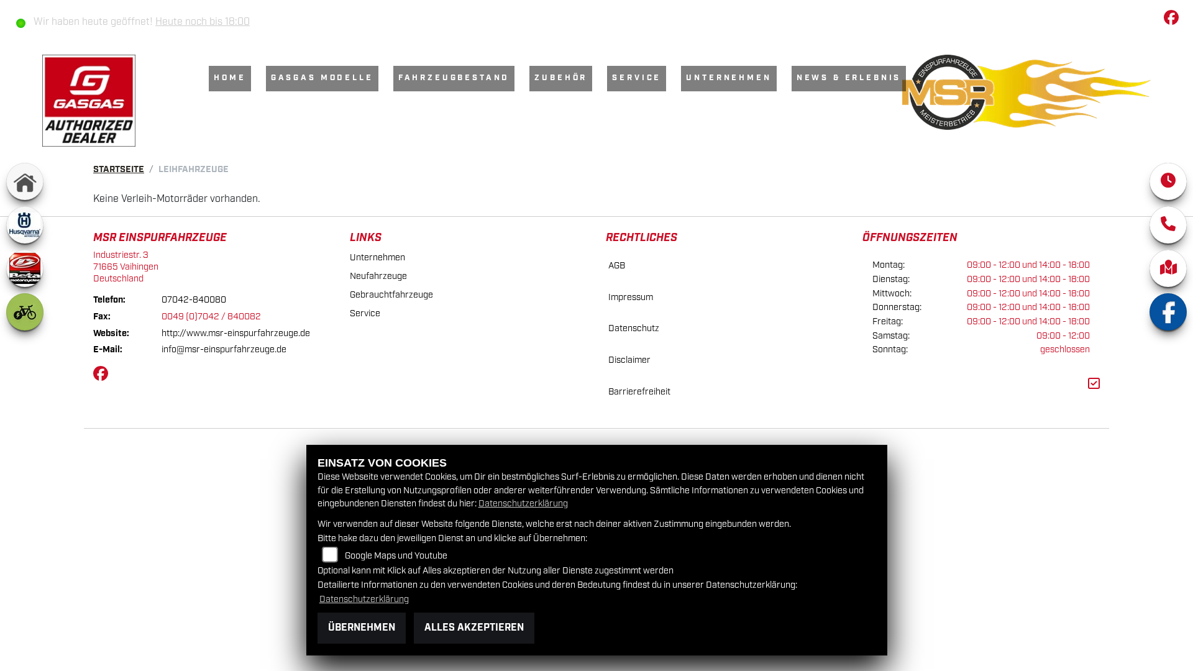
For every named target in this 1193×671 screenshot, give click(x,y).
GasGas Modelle (322, 78)
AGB (616, 266)
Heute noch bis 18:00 (202, 22)
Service (636, 78)
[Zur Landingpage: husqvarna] (24, 225)
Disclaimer (629, 360)
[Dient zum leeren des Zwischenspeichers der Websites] (1094, 384)
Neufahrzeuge (378, 276)
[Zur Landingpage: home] (24, 181)
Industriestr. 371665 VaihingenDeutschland (125, 266)
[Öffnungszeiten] (1168, 181)
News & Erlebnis (849, 78)
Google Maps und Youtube (396, 556)
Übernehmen (361, 627)
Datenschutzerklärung (523, 503)
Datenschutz (633, 328)
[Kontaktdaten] (1168, 225)
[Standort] (1168, 268)
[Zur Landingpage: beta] (24, 268)
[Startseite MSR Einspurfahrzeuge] (1026, 92)
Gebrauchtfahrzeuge (391, 295)
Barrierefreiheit (639, 392)
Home (229, 78)
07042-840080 (194, 300)
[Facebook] (1168, 312)
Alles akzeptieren (474, 627)
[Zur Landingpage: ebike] (24, 312)
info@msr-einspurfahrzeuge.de (224, 349)
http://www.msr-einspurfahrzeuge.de (236, 333)
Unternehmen (728, 78)
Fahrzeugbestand (454, 78)
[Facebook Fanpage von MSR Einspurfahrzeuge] (1174, 20)
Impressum (630, 297)
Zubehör (560, 78)
